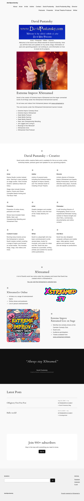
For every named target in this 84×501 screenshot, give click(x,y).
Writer (75, 10)
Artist (26, 6)
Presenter (50, 10)
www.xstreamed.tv (57, 103)
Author (32, 6)
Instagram (77, 482)
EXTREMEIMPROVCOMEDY (65, 403)
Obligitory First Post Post (16, 403)
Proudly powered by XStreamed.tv (70, 493)
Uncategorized (63, 415)
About (15, 6)
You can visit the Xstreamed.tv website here (41, 282)
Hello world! (11, 413)
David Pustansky (48, 6)
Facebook (77, 479)
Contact (38, 6)
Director (74, 6)
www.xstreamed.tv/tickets (61, 337)
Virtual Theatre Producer (63, 10)
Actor (21, 6)
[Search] (52, 480)
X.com (76, 484)
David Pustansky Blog (63, 6)
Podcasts (42, 10)
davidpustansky (12, 3)
